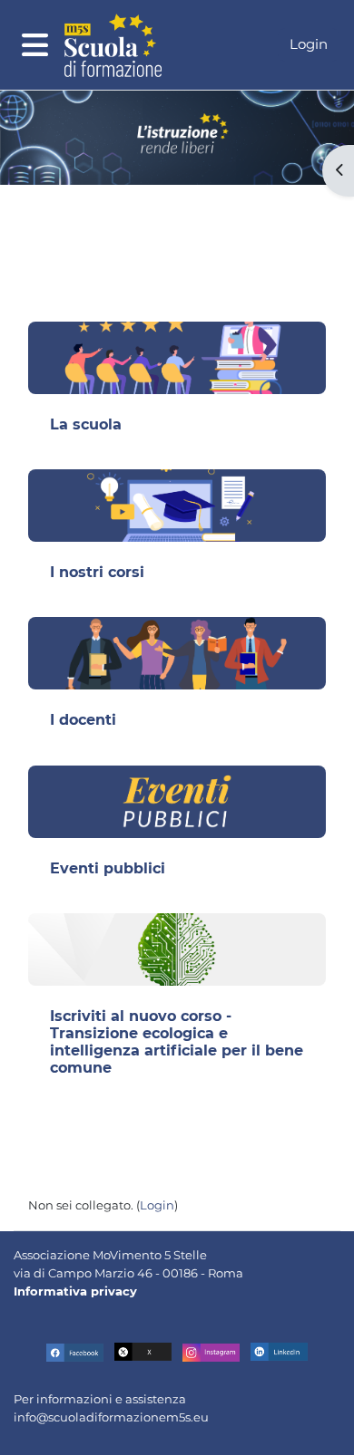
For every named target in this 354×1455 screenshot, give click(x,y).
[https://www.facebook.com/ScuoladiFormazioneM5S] (74, 1352)
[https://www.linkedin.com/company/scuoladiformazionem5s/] (279, 1352)
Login (309, 44)
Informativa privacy (75, 1291)
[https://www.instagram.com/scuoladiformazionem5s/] (211, 1352)
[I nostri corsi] (177, 505)
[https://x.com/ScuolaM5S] (143, 1352)
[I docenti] (177, 653)
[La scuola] (177, 358)
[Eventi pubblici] (177, 802)
